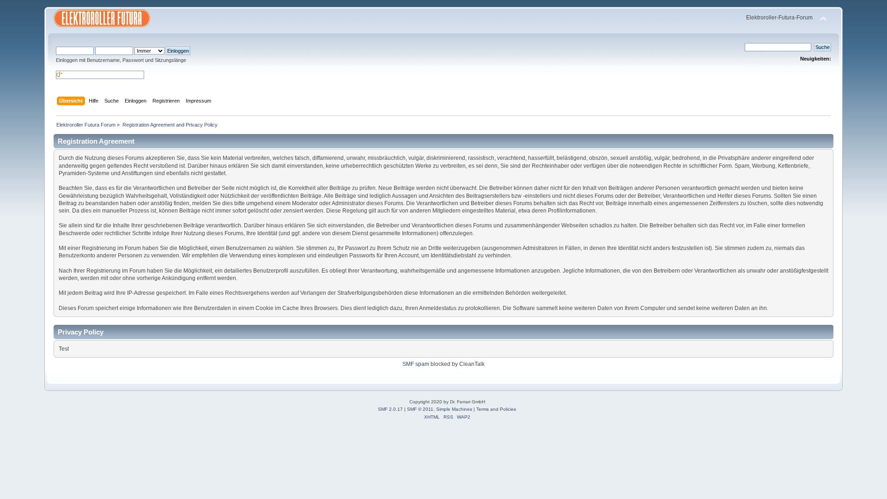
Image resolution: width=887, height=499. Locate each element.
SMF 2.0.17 (390, 409)
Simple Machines (454, 409)
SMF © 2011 (420, 409)
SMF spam (415, 364)
